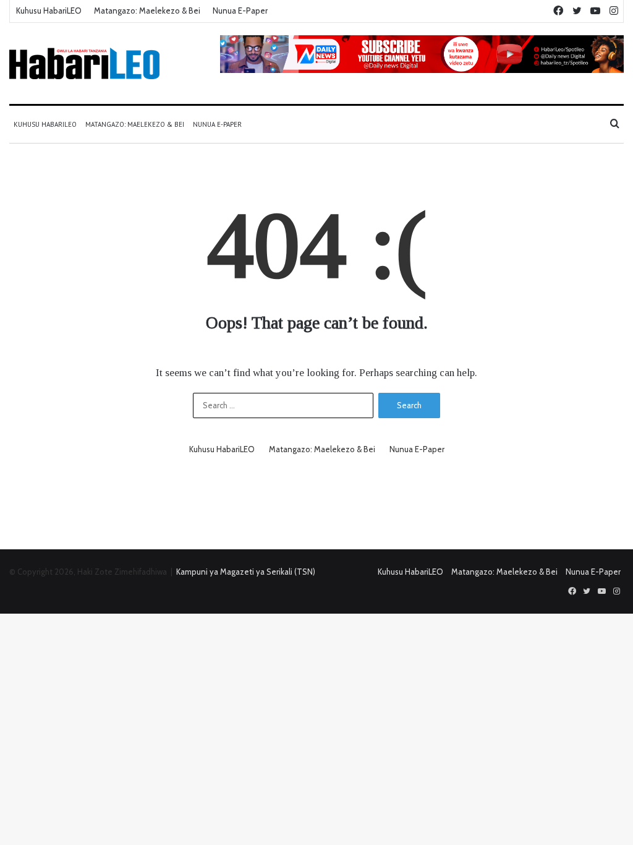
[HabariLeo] (84, 63)
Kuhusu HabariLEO (49, 10)
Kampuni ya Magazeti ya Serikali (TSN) (245, 572)
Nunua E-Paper (240, 10)
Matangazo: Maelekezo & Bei (147, 10)
